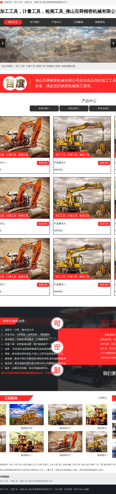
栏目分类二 (74, 108)
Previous (2, 43)
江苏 (56, 465)
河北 (20, 465)
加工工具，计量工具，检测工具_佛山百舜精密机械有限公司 (26, 481)
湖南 (92, 465)
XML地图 (58, 489)
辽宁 (36, 465)
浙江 (60, 465)
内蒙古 (30, 465)
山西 (25, 465)
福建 (69, 465)
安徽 (65, 465)
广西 (101, 465)
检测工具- (41, 66)
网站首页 (13, 22)
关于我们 (34, 22)
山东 (78, 465)
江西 (74, 465)
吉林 (40, 465)
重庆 (110, 465)
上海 (51, 465)
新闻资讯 (100, 22)
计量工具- (31, 66)
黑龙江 (46, 465)
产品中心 (56, 22)
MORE (102, 398)
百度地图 (68, 489)
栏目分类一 (44, 108)
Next (113, 43)
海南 (106, 465)
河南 (83, 465)
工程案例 (78, 22)
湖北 (87, 465)
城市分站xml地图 (81, 489)
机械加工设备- (54, 66)
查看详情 (19, 163)
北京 (11, 465)
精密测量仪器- (69, 66)
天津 (16, 465)
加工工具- (21, 66)
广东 (96, 465)
